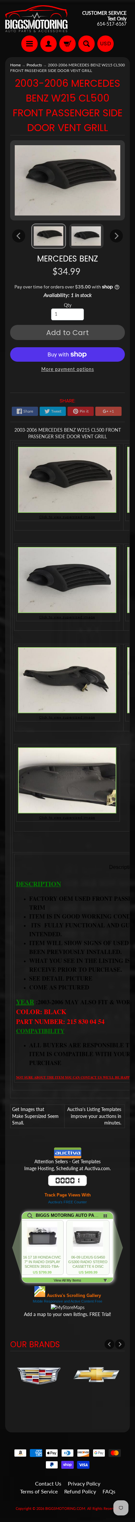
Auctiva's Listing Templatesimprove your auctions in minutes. (94, 1116)
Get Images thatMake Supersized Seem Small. (35, 1116)
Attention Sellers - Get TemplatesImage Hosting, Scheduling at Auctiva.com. (67, 1165)
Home (15, 65)
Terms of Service (39, 1491)
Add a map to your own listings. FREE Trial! (67, 1314)
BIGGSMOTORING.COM (65, 1508)
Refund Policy (80, 1491)
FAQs (109, 1491)
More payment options (67, 369)
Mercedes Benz (67, 258)
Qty (67, 305)
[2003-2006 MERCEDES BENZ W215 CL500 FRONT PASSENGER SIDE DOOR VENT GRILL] (48, 236)
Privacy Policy (84, 1483)
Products (34, 65)
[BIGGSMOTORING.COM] (36, 18)
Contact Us (48, 1483)
